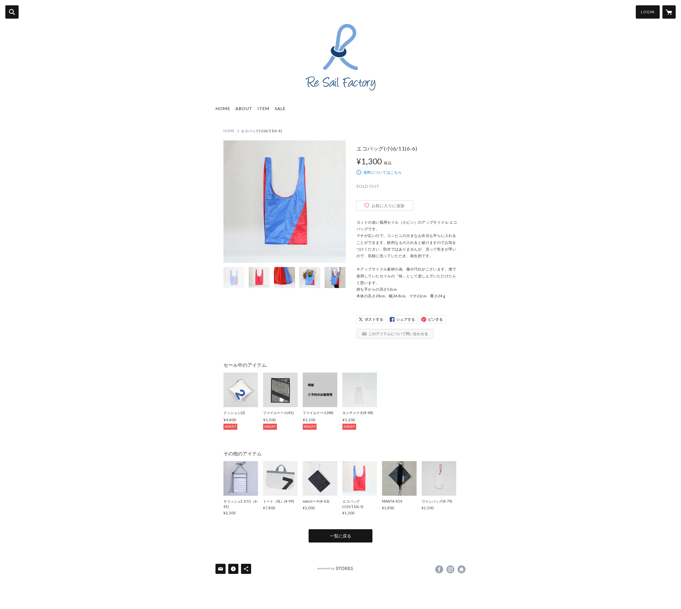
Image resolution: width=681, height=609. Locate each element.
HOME (222, 108)
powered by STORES (335, 568)
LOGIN (647, 12)
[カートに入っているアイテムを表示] (669, 12)
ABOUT (243, 108)
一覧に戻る (340, 535)
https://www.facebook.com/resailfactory (439, 569)
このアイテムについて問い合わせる (398, 333)
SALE (280, 108)
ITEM (263, 108)
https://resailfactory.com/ (462, 569)
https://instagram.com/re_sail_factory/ (450, 569)
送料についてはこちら (382, 172)
